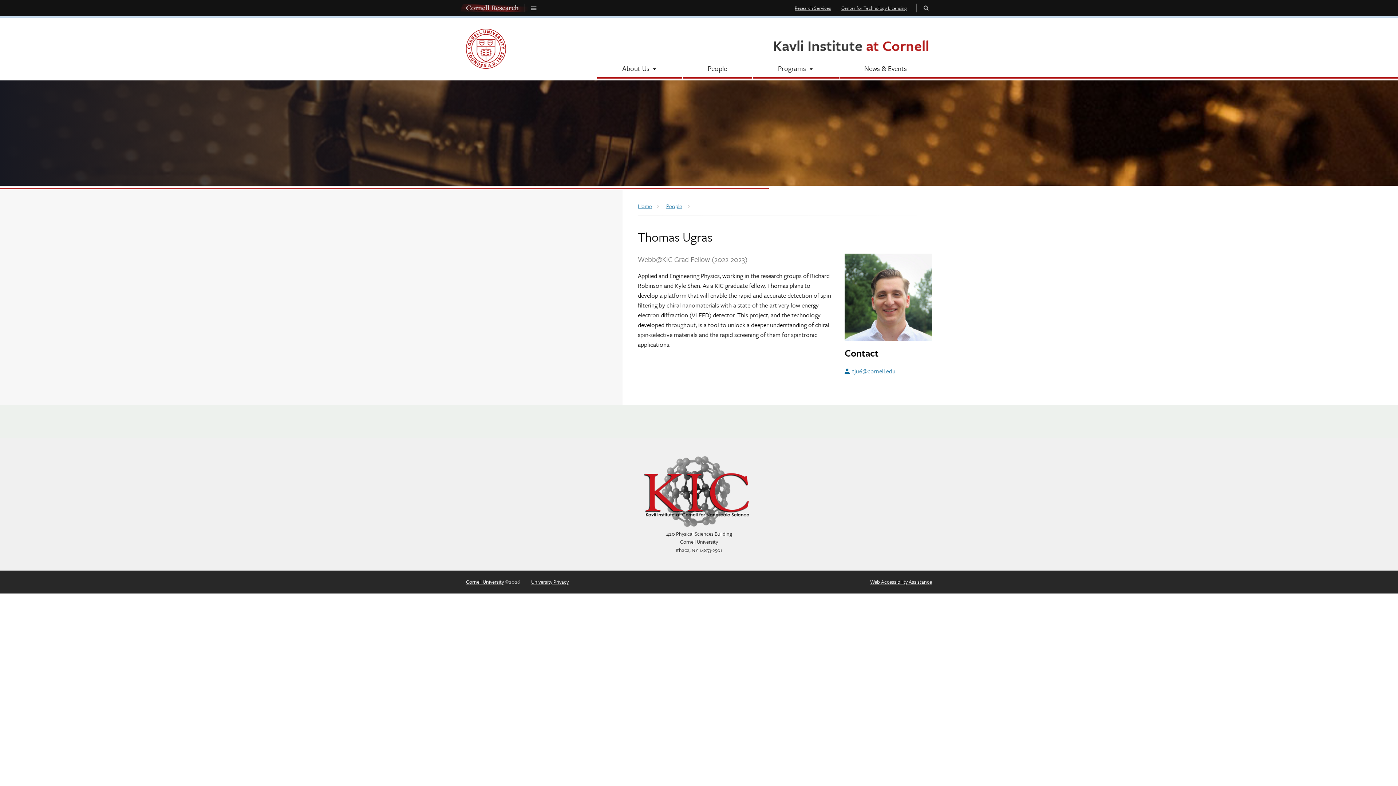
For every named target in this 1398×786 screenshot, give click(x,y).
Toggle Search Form (926, 7)
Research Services (813, 8)
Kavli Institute (851, 45)
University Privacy (550, 581)
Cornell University (485, 581)
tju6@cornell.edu (873, 371)
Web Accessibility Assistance (901, 581)
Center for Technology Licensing (874, 8)
